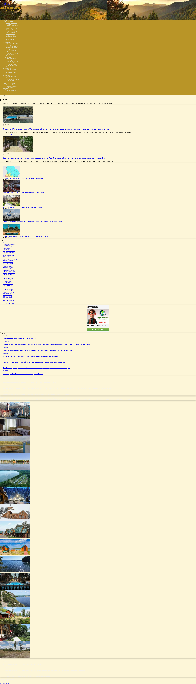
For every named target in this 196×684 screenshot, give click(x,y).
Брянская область (10, 24)
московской (42, 399)
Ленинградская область (12, 46)
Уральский (7, 68)
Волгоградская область (12, 54)
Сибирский (7, 75)
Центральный (8, 21)
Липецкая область (11, 29)
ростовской (84, 399)
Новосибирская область (12, 79)
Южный (6, 51)
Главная (2, 95)
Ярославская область (11, 40)
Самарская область (11, 64)
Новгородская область (12, 49)
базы (5, 399)
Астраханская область (12, 53)
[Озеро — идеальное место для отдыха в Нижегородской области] (15, 486)
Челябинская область (11, 73)
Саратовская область (11, 65)
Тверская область (10, 38)
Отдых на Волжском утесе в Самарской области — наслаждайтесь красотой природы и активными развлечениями (56, 129)
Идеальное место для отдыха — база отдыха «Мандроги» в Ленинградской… (25, 192)
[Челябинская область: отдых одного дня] (15, 572)
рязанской (89, 399)
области (55, 399)
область (62, 399)
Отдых (5, 89)
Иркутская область (11, 76)
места (35, 399)
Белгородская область (11, 23)
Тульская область (10, 39)
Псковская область (11, 50)
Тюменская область (11, 72)
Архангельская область (12, 43)
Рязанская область (10, 34)
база (1, 399)
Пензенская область (11, 62)
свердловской (104, 399)
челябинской (122, 399)
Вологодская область (11, 45)
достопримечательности (15, 399)
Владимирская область (12, 25)
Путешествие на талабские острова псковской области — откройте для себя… (25, 236)
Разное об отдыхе (7, 282)
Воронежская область (11, 27)
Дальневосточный (9, 83)
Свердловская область (12, 71)
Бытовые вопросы (11, 90)
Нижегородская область (12, 60)
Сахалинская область (11, 87)
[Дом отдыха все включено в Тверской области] (15, 520)
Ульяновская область (11, 67)
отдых (68, 399)
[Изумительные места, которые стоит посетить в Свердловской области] (11, 176)
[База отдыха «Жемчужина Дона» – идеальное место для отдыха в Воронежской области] (15, 435)
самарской (93, 399)
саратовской (98, 399)
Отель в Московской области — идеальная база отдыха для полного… (23, 207)
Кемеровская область (11, 78)
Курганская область (11, 69)
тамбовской (109, 399)
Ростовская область (11, 56)
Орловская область (11, 32)
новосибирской (48, 399)
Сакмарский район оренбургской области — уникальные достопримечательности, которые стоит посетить (33, 221)
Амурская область (11, 84)
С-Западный (7, 42)
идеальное (26, 399)
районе (79, 399)
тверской (113, 399)
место (38, 399)
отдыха (74, 399)
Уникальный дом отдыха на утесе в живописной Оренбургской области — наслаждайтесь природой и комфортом (56, 158)
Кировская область (11, 58)
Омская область (10, 80)
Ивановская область (11, 28)
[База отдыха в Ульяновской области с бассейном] (15, 537)
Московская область (11, 31)
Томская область (10, 82)
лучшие (31, 399)
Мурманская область (11, 47)
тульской (117, 399)
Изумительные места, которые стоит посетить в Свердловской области (23, 178)
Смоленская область (11, 35)
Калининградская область (10, 259)
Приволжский (8, 57)
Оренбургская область (12, 61)
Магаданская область (11, 86)
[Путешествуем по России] (11, 17)
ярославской (129, 399)
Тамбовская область (11, 36)
